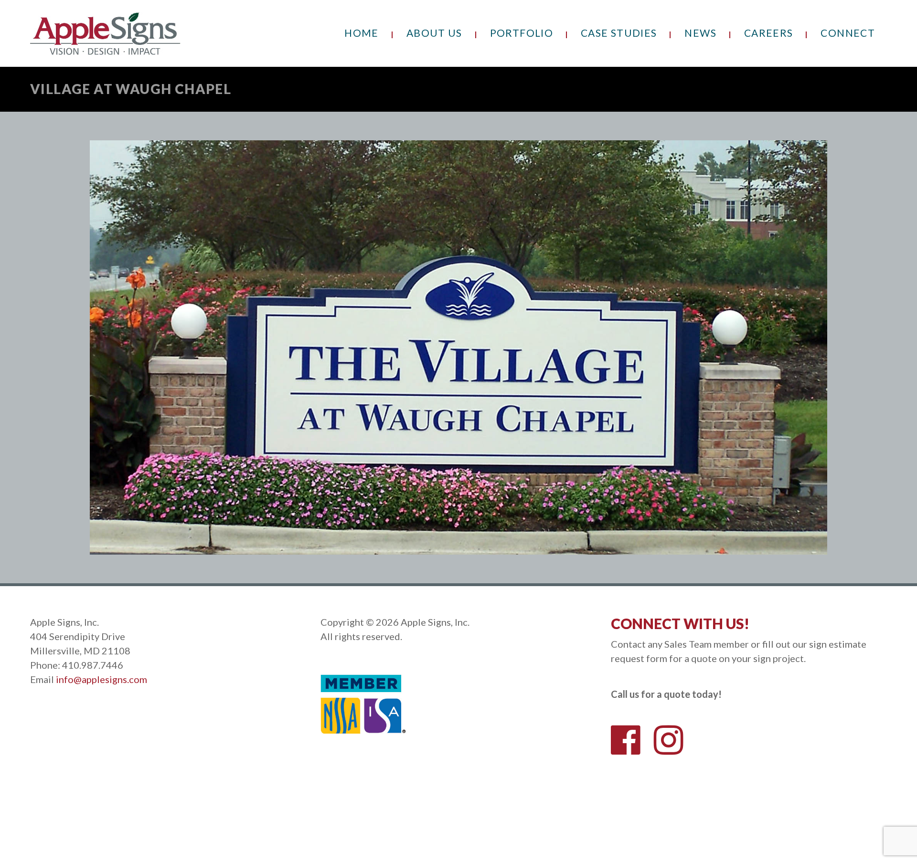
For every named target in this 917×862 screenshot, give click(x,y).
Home (361, 33)
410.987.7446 (92, 665)
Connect (848, 33)
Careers (768, 33)
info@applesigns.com (101, 679)
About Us (434, 33)
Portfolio (521, 33)
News (700, 33)
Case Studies (619, 33)
